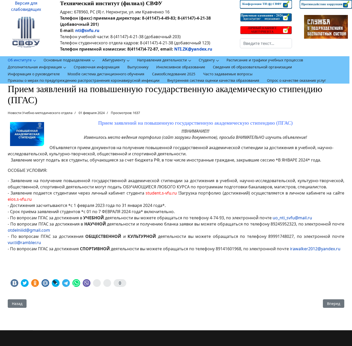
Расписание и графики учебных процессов (265, 60)
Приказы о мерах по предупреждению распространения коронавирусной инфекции (84, 80)
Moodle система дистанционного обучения (106, 73)
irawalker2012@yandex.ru (315, 249)
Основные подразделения (67, 60)
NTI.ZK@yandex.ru (193, 49)
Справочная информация (97, 67)
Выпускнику (137, 67)
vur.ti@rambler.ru (24, 242)
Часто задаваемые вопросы (228, 73)
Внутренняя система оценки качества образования (213, 80)
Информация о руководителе (34, 73)
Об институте (20, 60)
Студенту (207, 60)
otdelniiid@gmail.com (29, 230)
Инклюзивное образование (180, 67)
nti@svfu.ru (87, 30)
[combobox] (266, 43)
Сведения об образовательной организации (252, 67)
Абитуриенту (113, 60)
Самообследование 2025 (173, 73)
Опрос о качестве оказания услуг (296, 80)
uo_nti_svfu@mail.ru (292, 218)
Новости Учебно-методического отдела (40, 112)
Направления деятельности (162, 60)
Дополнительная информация (35, 67)
